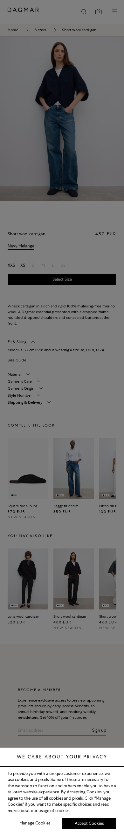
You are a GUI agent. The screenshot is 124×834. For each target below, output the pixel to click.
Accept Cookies (89, 823)
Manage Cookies (34, 823)
